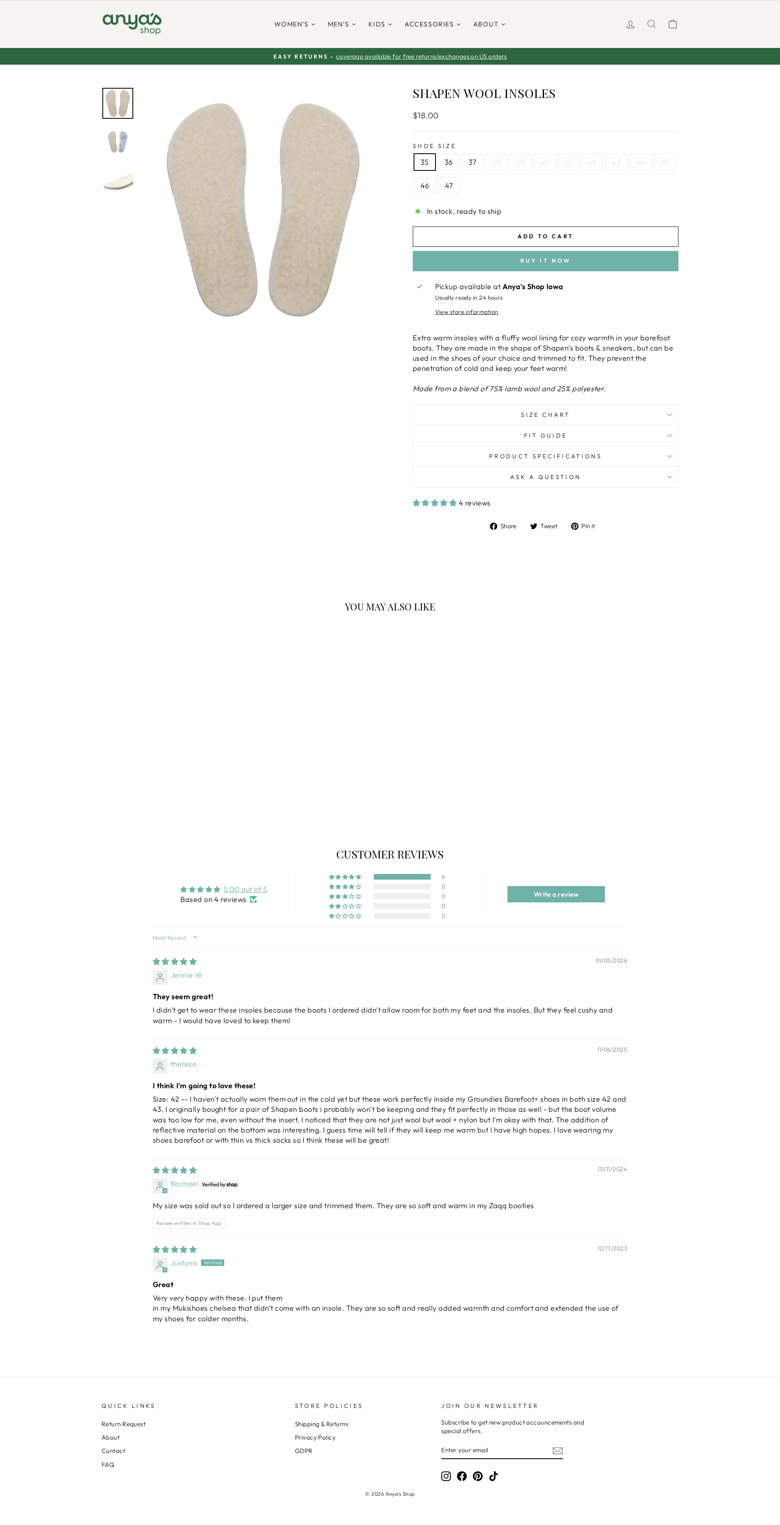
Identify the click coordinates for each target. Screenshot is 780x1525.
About (110, 1437)
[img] (175, 961)
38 (496, 162)
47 (449, 185)
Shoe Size (434, 146)
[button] (436, 503)
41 (568, 162)
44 (641, 162)
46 (424, 185)
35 (424, 162)
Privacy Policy (315, 1437)
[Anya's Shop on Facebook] (462, 1476)
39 (520, 162)
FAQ (108, 1464)
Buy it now (545, 260)
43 (616, 162)
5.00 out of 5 (245, 889)
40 (545, 162)
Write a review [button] (556, 894)
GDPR (304, 1451)
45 (665, 162)
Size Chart (545, 414)
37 (472, 162)
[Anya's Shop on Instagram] (446, 1476)
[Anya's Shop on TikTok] (493, 1476)
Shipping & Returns (321, 1424)
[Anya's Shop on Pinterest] (478, 1476)
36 (448, 162)
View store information (466, 312)
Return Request (123, 1424)
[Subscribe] (557, 1450)
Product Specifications (545, 456)
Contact (113, 1451)
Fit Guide (546, 435)
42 (591, 162)
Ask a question (545, 477)
